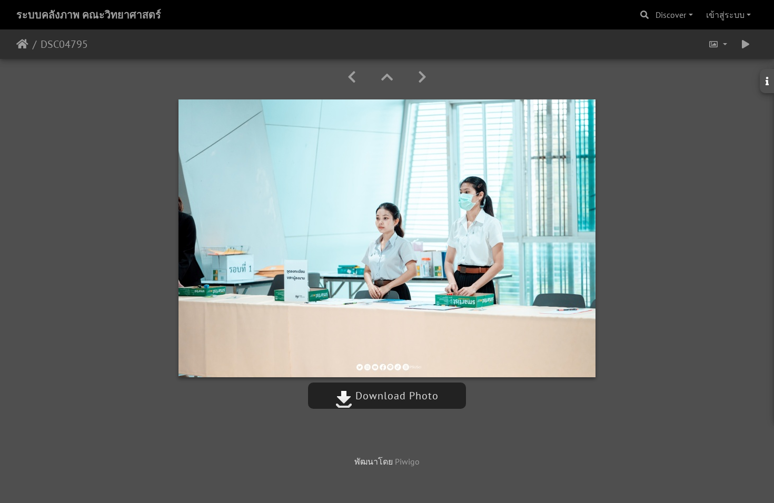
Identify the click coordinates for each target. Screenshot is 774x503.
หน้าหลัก (22, 44)
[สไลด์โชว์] (745, 44)
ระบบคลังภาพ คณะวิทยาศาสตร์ (88, 15)
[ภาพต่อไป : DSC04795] (422, 77)
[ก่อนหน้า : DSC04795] (352, 77)
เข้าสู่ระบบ (725, 14)
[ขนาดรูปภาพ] (717, 44)
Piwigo (407, 461)
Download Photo (395, 396)
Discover (671, 14)
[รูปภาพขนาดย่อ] (387, 77)
